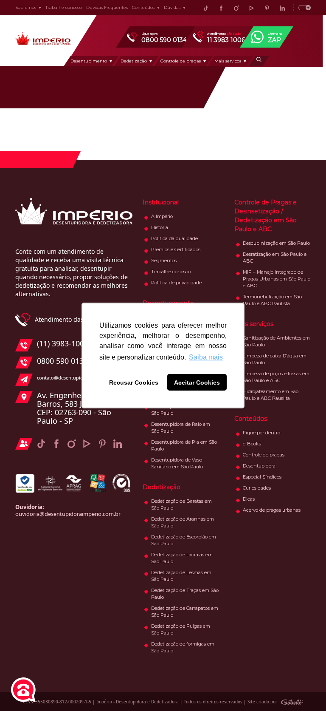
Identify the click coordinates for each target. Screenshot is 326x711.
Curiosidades (257, 488)
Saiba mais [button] (206, 357)
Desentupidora (259, 466)
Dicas (249, 499)
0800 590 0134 (62, 361)
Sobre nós (25, 7)
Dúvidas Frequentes (107, 7)
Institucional (161, 202)
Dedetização (134, 61)
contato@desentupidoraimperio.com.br (81, 377)
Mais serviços (227, 61)
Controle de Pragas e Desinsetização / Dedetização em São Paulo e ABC (265, 215)
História (159, 227)
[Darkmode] (302, 7)
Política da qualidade (174, 238)
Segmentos (164, 260)
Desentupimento (88, 61)
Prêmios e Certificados (175, 249)
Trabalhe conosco (63, 7)
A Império (162, 216)
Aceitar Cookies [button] (197, 382)
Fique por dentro (261, 433)
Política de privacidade (176, 283)
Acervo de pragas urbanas (272, 510)
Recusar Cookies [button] (133, 382)
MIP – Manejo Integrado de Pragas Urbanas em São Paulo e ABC (276, 279)
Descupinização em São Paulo (276, 243)
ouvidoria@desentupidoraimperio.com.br (68, 514)
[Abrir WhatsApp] (305, 690)
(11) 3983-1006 (62, 343)
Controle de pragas (180, 61)
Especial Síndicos (262, 477)
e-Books (252, 444)
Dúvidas (172, 7)
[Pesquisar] (259, 61)
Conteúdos (143, 7)
